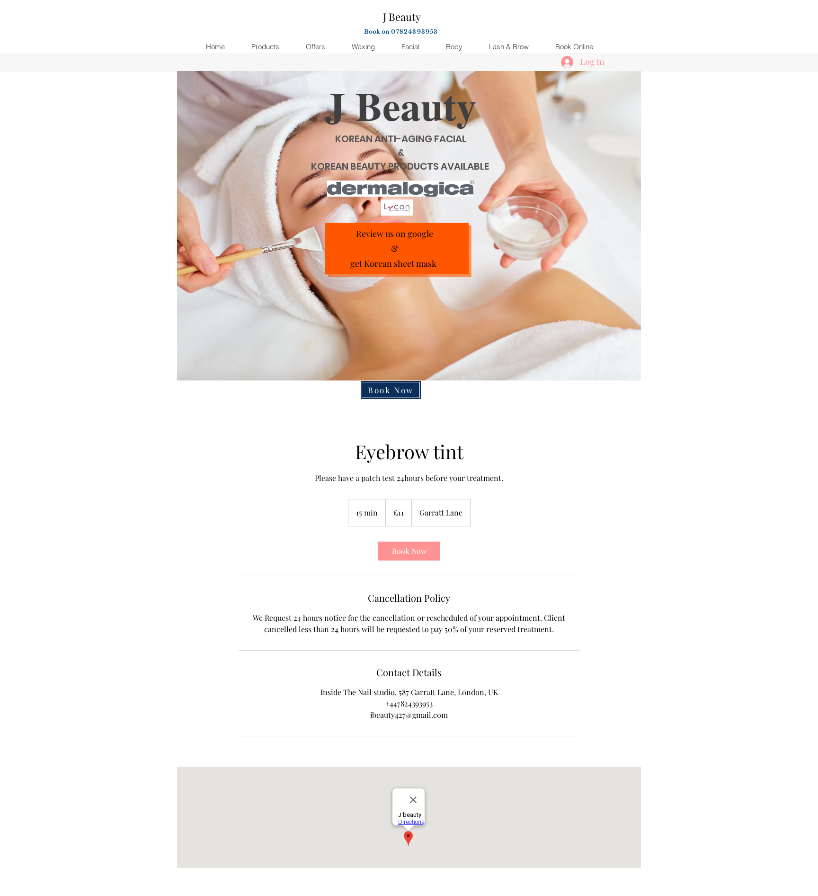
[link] (409, 551)
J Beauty (402, 16)
